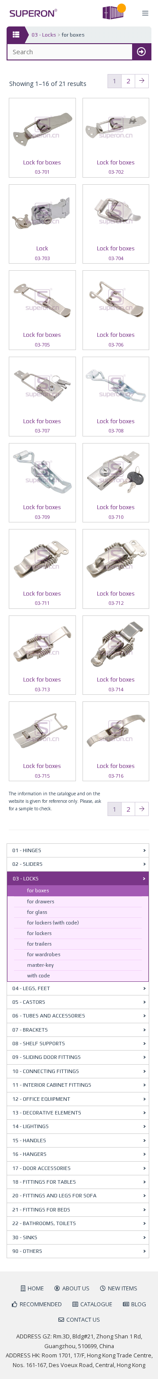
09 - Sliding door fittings (46, 1057)
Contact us (83, 1319)
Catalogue (96, 1304)
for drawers (40, 901)
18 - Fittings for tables (44, 1182)
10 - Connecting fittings (45, 1071)
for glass (37, 912)
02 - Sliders (27, 864)
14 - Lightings (30, 1126)
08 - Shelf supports (38, 1043)
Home (36, 1288)
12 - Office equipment (41, 1099)
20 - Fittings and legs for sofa (54, 1196)
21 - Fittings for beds (41, 1210)
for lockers (39, 933)
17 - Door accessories (41, 1168)
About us (76, 1288)
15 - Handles (29, 1140)
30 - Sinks (24, 1237)
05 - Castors (28, 1002)
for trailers (39, 944)
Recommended (41, 1304)
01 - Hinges (26, 850)
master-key (40, 965)
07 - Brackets (30, 1030)
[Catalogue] (16, 34)
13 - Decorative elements (46, 1113)
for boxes (38, 890)
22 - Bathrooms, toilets (44, 1223)
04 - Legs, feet (31, 988)
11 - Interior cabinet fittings (51, 1085)
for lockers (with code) (53, 922)
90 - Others (27, 1251)
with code (38, 975)
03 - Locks (44, 35)
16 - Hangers (29, 1154)
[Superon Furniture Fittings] (30, 13)
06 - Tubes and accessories (48, 1016)
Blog (138, 1304)
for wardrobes (43, 954)
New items (122, 1288)
